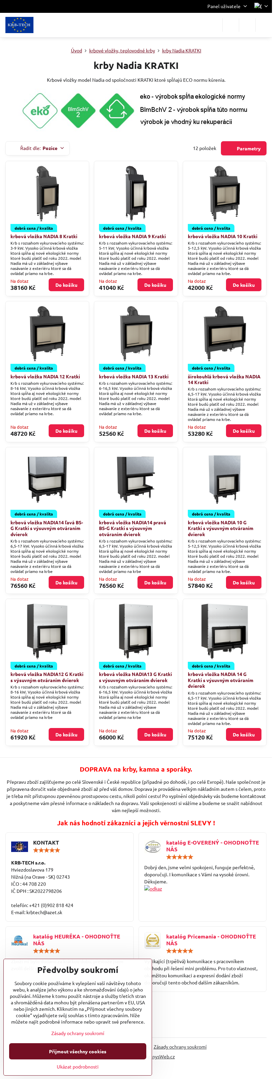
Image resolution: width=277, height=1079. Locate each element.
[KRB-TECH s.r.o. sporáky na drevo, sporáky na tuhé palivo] (202, 888)
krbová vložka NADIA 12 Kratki (45, 376)
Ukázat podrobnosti (78, 1066)
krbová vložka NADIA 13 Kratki (134, 376)
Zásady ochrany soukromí (180, 1047)
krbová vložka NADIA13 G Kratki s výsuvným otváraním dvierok (135, 677)
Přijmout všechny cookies (77, 1051)
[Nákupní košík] (247, 25)
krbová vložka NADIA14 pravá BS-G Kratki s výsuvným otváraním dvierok (132, 528)
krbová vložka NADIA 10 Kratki (222, 236)
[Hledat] (231, 25)
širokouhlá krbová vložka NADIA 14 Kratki (224, 379)
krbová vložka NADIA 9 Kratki (132, 236)
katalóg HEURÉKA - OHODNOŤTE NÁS (76, 940)
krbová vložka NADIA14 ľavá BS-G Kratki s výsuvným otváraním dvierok (46, 528)
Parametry (248, 148)
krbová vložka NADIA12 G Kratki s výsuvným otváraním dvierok (46, 677)
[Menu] (264, 25)
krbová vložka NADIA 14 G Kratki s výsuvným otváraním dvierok (220, 680)
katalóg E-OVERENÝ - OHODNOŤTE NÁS (212, 846)
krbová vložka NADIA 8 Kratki (43, 236)
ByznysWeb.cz (160, 1056)
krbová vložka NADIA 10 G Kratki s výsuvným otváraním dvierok (220, 528)
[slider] (46, 850)
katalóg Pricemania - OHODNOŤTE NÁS (211, 940)
